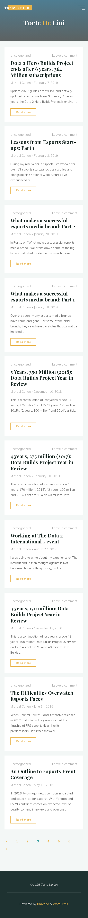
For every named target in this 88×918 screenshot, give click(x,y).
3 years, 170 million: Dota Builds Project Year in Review (39, 614)
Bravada (42, 904)
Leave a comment (64, 55)
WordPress (60, 904)
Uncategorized (20, 55)
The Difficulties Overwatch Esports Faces (41, 695)
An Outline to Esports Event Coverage (43, 774)
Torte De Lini (17, 7)
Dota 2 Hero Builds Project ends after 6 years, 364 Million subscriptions (41, 69)
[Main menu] (81, 8)
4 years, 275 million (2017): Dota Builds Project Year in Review (41, 462)
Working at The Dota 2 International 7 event (36, 538)
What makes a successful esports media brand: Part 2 (43, 223)
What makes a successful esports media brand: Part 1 (42, 296)
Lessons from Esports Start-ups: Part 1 (43, 145)
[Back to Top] (72, 902)
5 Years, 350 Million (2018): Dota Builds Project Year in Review (41, 377)
